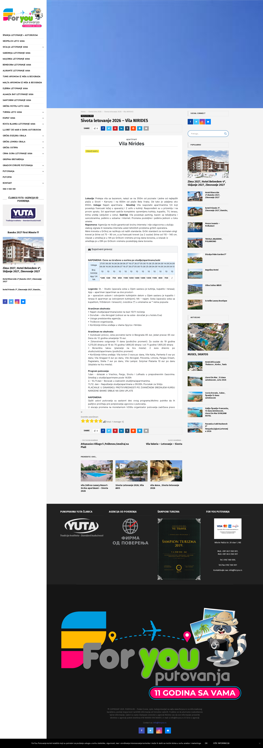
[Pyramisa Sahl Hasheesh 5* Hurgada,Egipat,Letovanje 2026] (195, 428)
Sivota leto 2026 (87, 116)
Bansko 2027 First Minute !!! (23, 232)
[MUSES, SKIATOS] (208, 337)
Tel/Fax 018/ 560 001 (228, 565)
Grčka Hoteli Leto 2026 (16, 106)
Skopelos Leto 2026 (14, 41)
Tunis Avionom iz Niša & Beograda (21, 77)
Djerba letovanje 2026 (15, 89)
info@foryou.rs (235, 570)
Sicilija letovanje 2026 (15, 47)
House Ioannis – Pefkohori (212, 224)
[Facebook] (5, 301)
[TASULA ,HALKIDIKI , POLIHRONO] (195, 243)
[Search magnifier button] (225, 134)
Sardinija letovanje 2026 (16, 53)
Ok (206, 743)
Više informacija (221, 743)
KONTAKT (7, 183)
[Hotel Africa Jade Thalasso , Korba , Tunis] (195, 366)
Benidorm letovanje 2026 (17, 65)
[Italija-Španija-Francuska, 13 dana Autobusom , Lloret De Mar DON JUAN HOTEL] (195, 412)
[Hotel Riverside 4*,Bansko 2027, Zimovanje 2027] (195, 196)
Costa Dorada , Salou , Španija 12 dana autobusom (215, 395)
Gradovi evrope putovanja (18, 166)
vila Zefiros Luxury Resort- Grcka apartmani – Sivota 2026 (94, 488)
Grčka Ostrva (10, 148)
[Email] (23, 301)
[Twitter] (11, 301)
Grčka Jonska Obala (14, 142)
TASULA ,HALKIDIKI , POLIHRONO (213, 240)
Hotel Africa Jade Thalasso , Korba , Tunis (216, 363)
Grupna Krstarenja (13, 160)
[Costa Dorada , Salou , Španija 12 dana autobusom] (195, 397)
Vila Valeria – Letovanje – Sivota (164, 443)
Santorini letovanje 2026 (17, 100)
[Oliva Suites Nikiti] (195, 289)
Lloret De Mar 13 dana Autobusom (22, 130)
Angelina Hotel (211, 270)
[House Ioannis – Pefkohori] (195, 227)
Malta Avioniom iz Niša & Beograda (22, 83)
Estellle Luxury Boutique (216, 301)
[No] (259, 743)
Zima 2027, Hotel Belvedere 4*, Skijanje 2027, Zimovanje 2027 (22, 269)
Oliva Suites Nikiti (213, 285)
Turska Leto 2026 (12, 112)
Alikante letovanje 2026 (16, 71)
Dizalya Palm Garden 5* (215, 254)
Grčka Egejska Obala (14, 136)
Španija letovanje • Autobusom (20, 35)
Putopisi (7, 177)
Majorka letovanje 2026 (16, 59)
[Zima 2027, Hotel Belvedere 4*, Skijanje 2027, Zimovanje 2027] (23, 250)
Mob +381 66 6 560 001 (228, 554)
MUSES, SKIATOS (198, 354)
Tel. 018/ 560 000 (227, 560)
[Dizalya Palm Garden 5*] (195, 258)
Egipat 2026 (9, 118)
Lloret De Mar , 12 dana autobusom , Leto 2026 (215, 378)
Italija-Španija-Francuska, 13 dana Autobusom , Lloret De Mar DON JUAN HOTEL (217, 412)
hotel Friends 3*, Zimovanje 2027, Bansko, (22, 289)
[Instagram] (17, 301)
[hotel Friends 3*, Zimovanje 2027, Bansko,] (195, 212)
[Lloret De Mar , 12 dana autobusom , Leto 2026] (195, 381)
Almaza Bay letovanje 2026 (18, 95)
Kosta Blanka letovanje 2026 (19, 124)
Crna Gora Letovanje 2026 (17, 154)
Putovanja (8, 171)
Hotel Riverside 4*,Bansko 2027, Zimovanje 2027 (212, 195)
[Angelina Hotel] (195, 274)
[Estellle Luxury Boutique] (195, 305)
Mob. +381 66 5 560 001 (227, 551)
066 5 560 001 (9, 189)
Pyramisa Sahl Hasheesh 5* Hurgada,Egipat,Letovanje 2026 (216, 427)
